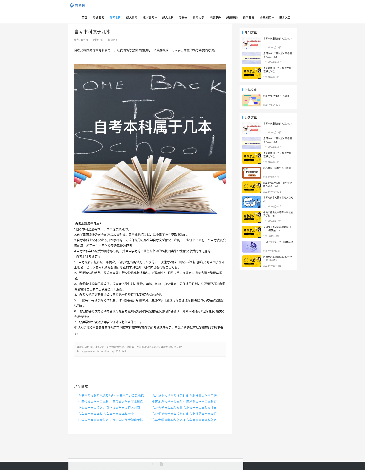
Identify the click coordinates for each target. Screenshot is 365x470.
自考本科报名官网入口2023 (277, 38)
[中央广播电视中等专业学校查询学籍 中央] (251, 213)
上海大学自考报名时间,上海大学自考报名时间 (109, 408)
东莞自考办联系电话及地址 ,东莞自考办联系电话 (111, 396)
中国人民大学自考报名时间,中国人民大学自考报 (110, 420)
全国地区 (265, 17)
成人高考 (148, 17)
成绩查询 (232, 17)
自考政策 (248, 17)
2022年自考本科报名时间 (276, 95)
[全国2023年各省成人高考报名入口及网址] (251, 54)
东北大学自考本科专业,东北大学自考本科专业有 (184, 408)
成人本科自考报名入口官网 (277, 168)
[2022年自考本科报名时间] (251, 96)
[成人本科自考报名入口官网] (251, 168)
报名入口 (284, 17)
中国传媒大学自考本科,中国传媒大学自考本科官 (110, 402)
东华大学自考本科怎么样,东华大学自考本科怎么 (184, 420)
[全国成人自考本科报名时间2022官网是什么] (251, 227)
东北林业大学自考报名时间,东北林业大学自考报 (184, 396)
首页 (84, 17)
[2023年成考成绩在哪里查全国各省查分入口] (251, 183)
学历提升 (215, 17)
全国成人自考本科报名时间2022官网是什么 (277, 229)
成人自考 (131, 17)
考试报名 (98, 17)
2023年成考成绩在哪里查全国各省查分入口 (277, 184)
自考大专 (198, 17)
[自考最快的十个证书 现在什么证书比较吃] (251, 68)
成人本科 (168, 17)
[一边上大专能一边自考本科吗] (251, 242)
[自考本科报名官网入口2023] (251, 39)
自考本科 (115, 17)
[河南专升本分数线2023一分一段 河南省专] (251, 257)
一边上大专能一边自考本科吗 (278, 242)
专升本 (183, 17)
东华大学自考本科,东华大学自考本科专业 (106, 414)
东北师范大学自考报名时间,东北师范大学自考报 (184, 414)
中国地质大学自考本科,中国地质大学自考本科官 (184, 402)
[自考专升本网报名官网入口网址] (251, 198)
